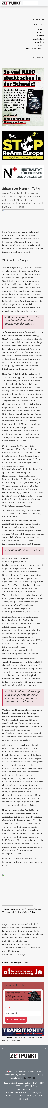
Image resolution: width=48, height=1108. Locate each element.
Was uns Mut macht (35, 49)
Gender (40, 36)
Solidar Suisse (29, 912)
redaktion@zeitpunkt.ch (20, 954)
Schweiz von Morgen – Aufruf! (16, 963)
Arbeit (41, 29)
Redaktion (39, 25)
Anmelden (8, 1038)
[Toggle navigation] (43, 2)
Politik (41, 45)
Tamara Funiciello (10, 909)
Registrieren (22, 1038)
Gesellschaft (38, 39)
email (7, 1008)
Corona (40, 33)
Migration (39, 42)
